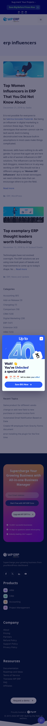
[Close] (41, 338)
